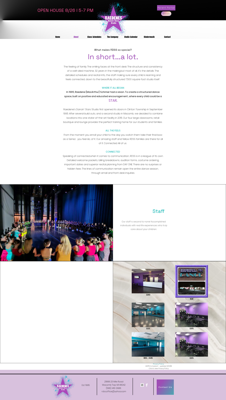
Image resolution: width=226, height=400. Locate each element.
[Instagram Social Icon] (142, 385)
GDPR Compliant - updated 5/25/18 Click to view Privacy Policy (158, 367)
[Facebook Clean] (146, 385)
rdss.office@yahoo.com (114, 391)
